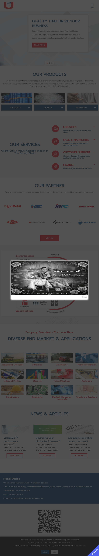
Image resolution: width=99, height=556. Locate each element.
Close (84, 297)
